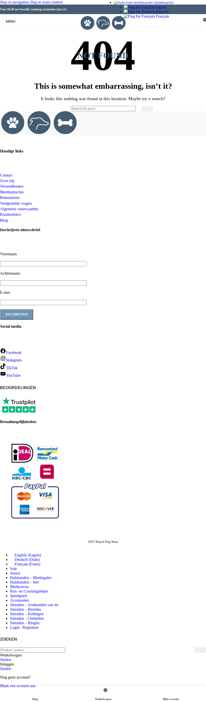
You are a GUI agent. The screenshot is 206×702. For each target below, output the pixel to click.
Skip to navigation (15, 2)
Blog (4, 220)
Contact (6, 175)
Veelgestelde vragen (16, 203)
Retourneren (10, 197)
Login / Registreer (24, 627)
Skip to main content (46, 2)
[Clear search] (137, 108)
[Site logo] (103, 30)
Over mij (7, 181)
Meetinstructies (12, 192)
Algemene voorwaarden (19, 209)
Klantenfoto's (10, 214)
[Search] (193, 22)
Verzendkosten (11, 186)
